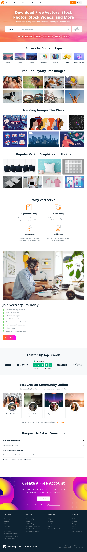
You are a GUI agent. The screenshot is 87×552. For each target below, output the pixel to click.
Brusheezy (7, 518)
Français (73, 528)
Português (74, 523)
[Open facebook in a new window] (20, 545)
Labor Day (65, 36)
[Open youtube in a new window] (36, 545)
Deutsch (73, 525)
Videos (24, 3)
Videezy (6, 523)
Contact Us (51, 520)
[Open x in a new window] (33, 545)
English (73, 518)
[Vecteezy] (2, 2)
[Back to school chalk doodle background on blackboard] (76, 122)
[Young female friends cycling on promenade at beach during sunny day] (54, 96)
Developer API (8, 530)
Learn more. (60, 421)
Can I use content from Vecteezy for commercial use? (20, 454)
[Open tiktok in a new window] (30, 545)
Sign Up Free (43, 498)
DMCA (28, 520)
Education (7, 528)
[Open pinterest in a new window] (28, 545)
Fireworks (37, 36)
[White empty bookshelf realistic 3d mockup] (73, 166)
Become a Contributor (54, 528)
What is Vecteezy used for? (12, 439)
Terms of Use (61, 546)
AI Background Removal (10, 535)
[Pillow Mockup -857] (49, 166)
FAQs (49, 518)
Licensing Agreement (32, 518)
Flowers (57, 36)
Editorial (33, 3)
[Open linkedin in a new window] (25, 545)
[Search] (68, 29)
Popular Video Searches (33, 530)
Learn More (9, 337)
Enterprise (7, 525)
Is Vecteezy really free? (10, 444)
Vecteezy (6, 520)
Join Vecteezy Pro (53, 504)
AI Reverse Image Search (11, 533)
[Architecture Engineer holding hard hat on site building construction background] (74, 81)
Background (27, 36)
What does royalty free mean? (13, 449)
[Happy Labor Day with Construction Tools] (15, 122)
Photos (16, 3)
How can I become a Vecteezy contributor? (17, 459)
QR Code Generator (9, 537)
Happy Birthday (47, 36)
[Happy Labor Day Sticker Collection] (15, 139)
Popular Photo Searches (33, 528)
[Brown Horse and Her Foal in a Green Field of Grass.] (33, 81)
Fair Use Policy (78, 546)
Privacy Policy (69, 546)
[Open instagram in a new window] (22, 545)
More (41, 3)
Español (73, 520)
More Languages (76, 530)
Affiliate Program (31, 523)
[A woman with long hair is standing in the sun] (74, 96)
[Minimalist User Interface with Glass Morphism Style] (74, 182)
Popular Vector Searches (33, 525)
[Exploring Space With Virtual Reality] (72, 139)
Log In (77, 2)
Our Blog (50, 525)
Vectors (8, 3)
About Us (50, 523)
